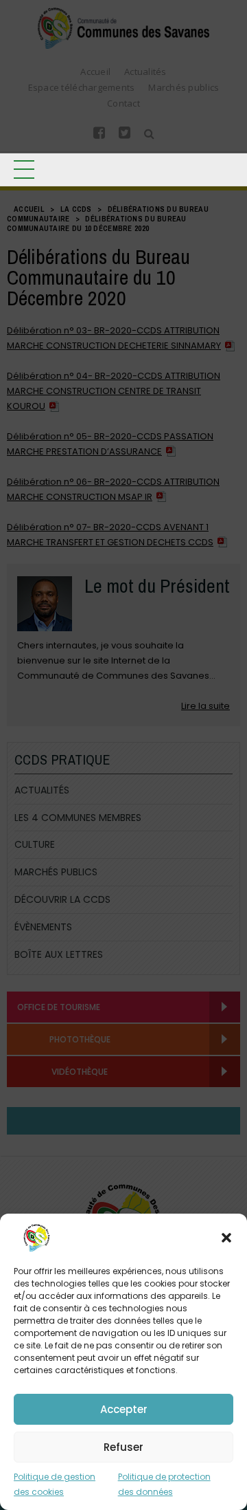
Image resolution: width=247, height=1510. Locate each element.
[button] (226, 1238)
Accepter (124, 1409)
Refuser (123, 1447)
